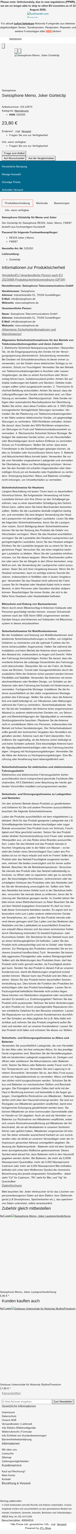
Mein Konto (8, 1475)
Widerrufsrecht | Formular (17, 1431)
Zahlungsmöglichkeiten (15, 1461)
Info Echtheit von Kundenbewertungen (24, 1435)
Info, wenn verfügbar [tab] (17, 210)
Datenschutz (9, 1416)
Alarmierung (21, 110)
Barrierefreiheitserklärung (17, 1439)
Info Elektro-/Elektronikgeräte (19, 1427)
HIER (49, 31)
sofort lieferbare (24, 23)
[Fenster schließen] (3, 45)
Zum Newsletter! (63, 1401)
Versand (26, 131)
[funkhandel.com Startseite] (38, 14)
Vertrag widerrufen (11, 1500)
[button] (38, 277)
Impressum (8, 1412)
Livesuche (8, 1453)
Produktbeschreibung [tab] (17, 203)
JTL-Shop (45, 1528)
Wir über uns (9, 1449)
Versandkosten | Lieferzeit (17, 1423)
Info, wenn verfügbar (14, 141)
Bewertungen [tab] (62, 203)
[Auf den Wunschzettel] (19, 50)
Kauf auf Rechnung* (13, 1471)
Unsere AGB (9, 1420)
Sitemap (6, 1457)
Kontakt (6, 1479)
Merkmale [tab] (42, 203)
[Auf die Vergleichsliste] (16, 50)
